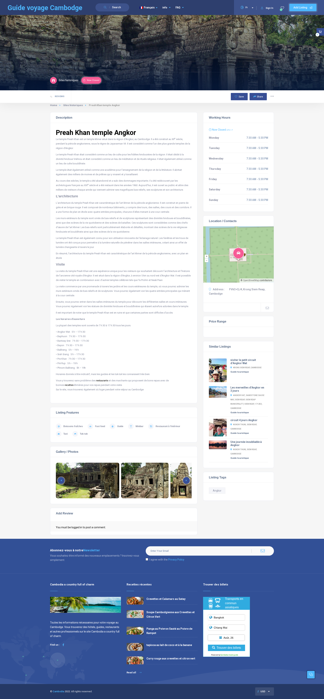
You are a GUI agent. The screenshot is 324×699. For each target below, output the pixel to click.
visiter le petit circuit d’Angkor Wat (243, 361)
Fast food (100, 426)
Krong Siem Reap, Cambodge (247, 368)
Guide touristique (239, 371)
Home (53, 105)
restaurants (102, 380)
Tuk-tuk (84, 434)
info (164, 7)
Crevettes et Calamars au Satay (165, 598)
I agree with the (166, 559)
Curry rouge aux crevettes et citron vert (170, 658)
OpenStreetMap (251, 280)
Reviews (59, 96)
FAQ (178, 7)
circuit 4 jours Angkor (243, 420)
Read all (132, 672)
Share (260, 96)
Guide (120, 426)
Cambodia (58, 691)
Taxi (65, 434)
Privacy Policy (176, 559)
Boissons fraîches (73, 426)
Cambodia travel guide (229, 655)
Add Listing (300, 7)
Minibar (139, 426)
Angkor (217, 490)
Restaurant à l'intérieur (168, 426)
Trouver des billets (229, 647)
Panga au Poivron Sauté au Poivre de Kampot (169, 631)
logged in (76, 527)
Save (241, 96)
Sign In (269, 8)
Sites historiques (73, 105)
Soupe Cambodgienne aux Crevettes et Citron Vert (170, 614)
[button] (186, 480)
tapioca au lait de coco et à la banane (169, 645)
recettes (69, 385)
